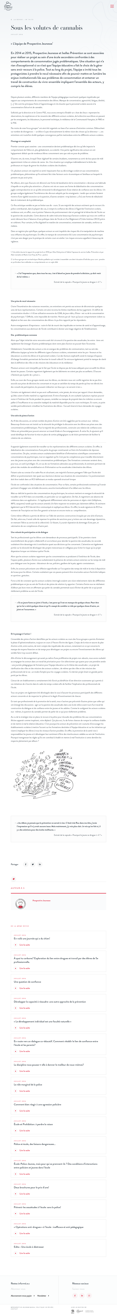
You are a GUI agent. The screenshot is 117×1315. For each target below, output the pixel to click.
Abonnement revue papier (21, 1295)
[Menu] (112, 6)
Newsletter (41, 1295)
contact (14, 1309)
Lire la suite (25, 944)
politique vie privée (44, 1307)
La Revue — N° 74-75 (23, 20)
